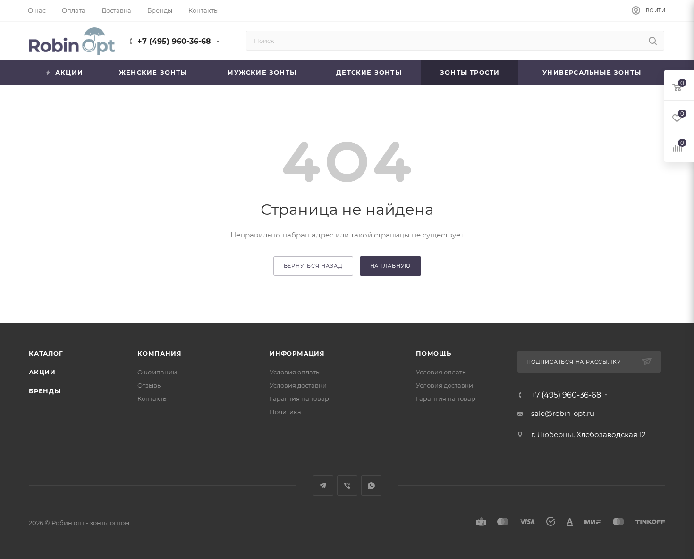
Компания (159, 353)
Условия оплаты (295, 372)
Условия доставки (298, 385)
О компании (157, 372)
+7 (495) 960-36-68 (174, 41)
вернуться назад (313, 266)
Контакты (152, 398)
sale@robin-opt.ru (563, 413)
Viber (347, 485)
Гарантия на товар (299, 398)
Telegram (323, 485)
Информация (297, 353)
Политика (285, 411)
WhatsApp (371, 485)
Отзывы (149, 385)
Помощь (433, 353)
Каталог (46, 353)
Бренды (45, 391)
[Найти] (652, 41)
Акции (42, 372)
